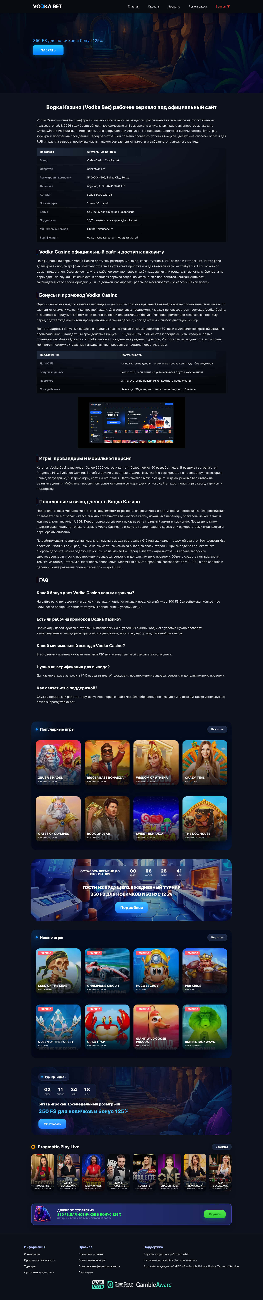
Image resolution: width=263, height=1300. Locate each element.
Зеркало (174, 6)
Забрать (48, 50)
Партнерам (86, 1272)
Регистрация (198, 6)
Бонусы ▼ (223, 6)
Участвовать (52, 1124)
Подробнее (131, 907)
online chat (172, 1260)
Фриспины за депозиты (39, 1272)
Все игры (217, 729)
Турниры (30, 1266)
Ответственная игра (92, 1260)
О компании (32, 1254)
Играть (215, 1214)
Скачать (154, 6)
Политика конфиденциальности (99, 1266)
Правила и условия (91, 1254)
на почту (191, 1260)
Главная (133, 6)
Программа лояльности (39, 1260)
